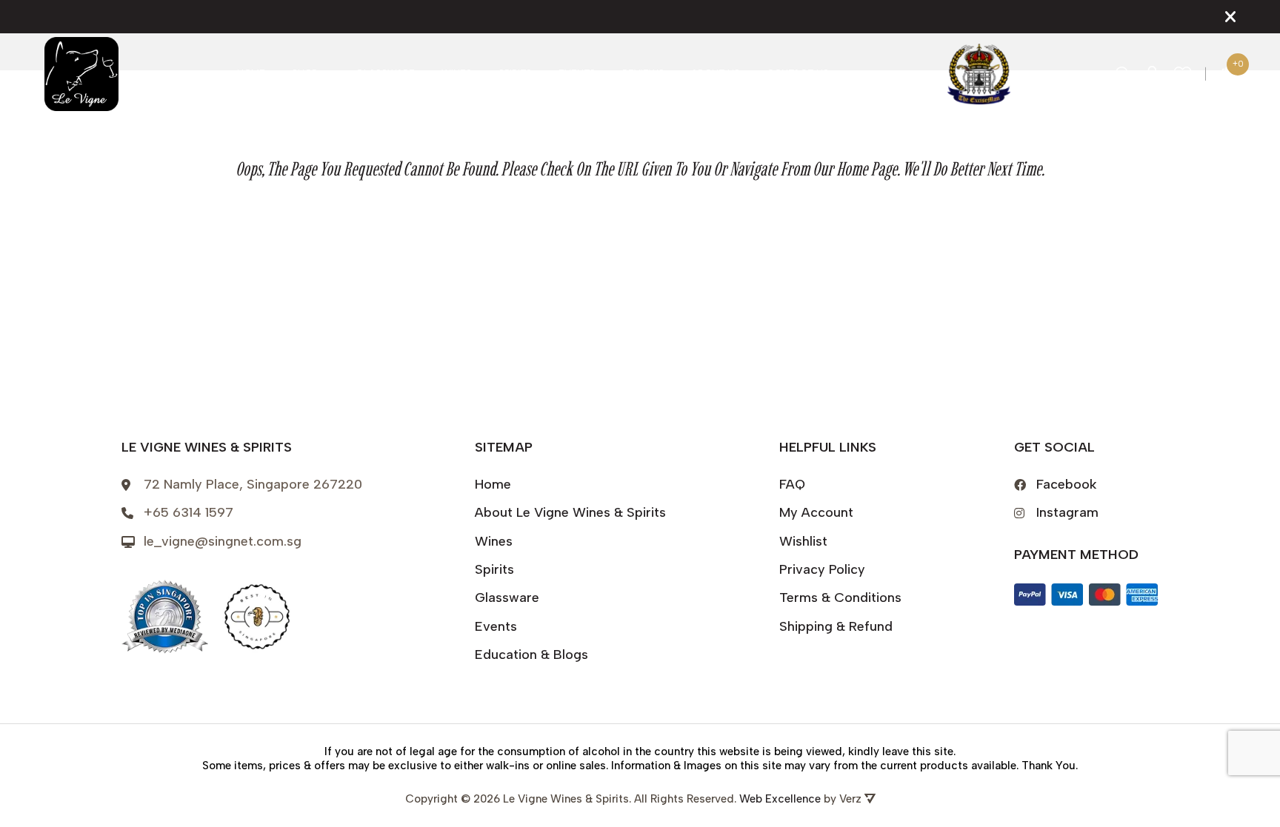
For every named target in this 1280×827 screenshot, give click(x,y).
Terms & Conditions (840, 597)
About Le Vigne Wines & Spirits (570, 512)
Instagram (1067, 512)
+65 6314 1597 (188, 512)
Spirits (515, 73)
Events (577, 73)
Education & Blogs (531, 654)
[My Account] (1152, 74)
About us (715, 73)
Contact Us (798, 73)
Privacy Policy (822, 569)
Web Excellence (780, 799)
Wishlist (803, 541)
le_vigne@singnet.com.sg (222, 541)
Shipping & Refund (836, 626)
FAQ (792, 484)
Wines (456, 73)
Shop (304, 73)
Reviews (643, 73)
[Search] (1123, 74)
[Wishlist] (1183, 74)
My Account (816, 512)
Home (251, 73)
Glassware (385, 73)
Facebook (1066, 484)
